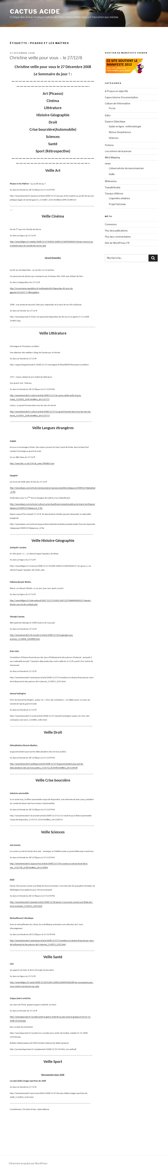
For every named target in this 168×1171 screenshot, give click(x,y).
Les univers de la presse (118, 151)
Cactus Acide (35, 11)
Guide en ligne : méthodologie (125, 126)
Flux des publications (116, 230)
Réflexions (111, 181)
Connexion (111, 224)
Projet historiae (117, 204)
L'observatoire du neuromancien (126, 168)
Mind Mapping (112, 157)
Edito (108, 115)
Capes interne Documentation (121, 97)
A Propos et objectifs (116, 91)
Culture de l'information (117, 103)
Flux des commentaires (118, 236)
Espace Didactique (115, 121)
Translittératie (112, 187)
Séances (113, 137)
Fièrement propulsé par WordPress (28, 1163)
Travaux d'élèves (114, 193)
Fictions (109, 145)
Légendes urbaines (119, 198)
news (108, 163)
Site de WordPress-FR (117, 242)
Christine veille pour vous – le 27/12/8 (46, 57)
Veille (112, 174)
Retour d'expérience (120, 132)
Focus (112, 108)
